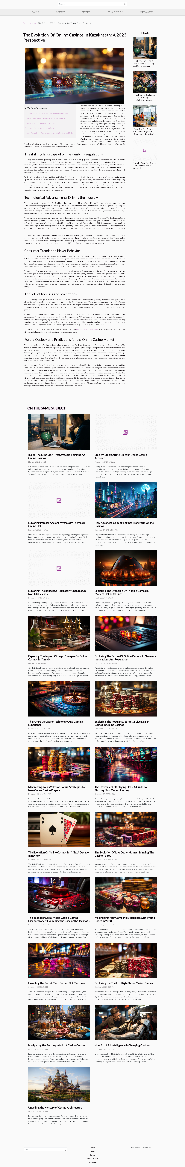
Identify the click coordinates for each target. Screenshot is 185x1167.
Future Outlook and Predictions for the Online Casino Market (49, 133)
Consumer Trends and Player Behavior (40, 123)
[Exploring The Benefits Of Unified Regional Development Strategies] (145, 115)
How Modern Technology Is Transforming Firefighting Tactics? (145, 97)
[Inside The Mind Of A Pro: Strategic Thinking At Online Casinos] (145, 47)
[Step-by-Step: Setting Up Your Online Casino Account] (145, 150)
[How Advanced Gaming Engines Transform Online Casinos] (126, 500)
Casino (35, 12)
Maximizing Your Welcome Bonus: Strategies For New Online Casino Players (57, 788)
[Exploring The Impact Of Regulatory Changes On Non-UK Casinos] (59, 567)
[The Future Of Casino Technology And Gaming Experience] (59, 698)
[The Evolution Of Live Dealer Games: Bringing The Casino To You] (126, 829)
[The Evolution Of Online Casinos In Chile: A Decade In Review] (59, 829)
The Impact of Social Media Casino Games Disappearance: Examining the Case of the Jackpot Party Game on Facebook (58, 921)
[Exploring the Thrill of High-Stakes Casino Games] (126, 960)
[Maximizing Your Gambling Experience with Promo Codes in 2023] (126, 895)
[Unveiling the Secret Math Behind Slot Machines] (59, 960)
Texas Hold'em (115, 12)
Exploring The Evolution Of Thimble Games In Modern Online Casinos (122, 592)
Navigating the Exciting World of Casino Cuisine (56, 1045)
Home (25, 23)
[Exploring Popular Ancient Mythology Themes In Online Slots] (59, 500)
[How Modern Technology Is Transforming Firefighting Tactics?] (145, 81)
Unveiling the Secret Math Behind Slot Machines (56, 983)
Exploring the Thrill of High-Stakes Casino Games (124, 983)
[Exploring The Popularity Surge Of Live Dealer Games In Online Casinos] (126, 698)
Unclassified (146, 12)
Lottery (60, 12)
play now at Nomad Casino (87, 329)
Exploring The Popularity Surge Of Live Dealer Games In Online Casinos (122, 723)
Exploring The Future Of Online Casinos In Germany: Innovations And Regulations (126, 658)
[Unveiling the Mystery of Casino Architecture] (59, 1084)
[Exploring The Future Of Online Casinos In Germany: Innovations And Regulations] (126, 633)
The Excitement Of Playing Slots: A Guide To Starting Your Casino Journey (121, 788)
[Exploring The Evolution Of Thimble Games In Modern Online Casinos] (126, 567)
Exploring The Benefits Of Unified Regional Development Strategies (144, 131)
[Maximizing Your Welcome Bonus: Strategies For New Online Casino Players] (59, 764)
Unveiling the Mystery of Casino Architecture (55, 1107)
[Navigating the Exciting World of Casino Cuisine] (59, 1022)
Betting (86, 12)
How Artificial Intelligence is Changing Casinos (122, 1045)
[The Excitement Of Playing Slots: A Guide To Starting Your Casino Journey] (126, 764)
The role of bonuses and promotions (39, 128)
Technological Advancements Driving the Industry (45, 118)
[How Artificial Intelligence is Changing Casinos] (126, 1022)
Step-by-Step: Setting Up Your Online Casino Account (144, 165)
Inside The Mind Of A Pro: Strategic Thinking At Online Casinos (143, 63)
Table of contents (37, 108)
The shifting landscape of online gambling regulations (46, 113)
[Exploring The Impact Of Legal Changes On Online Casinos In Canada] (59, 633)
